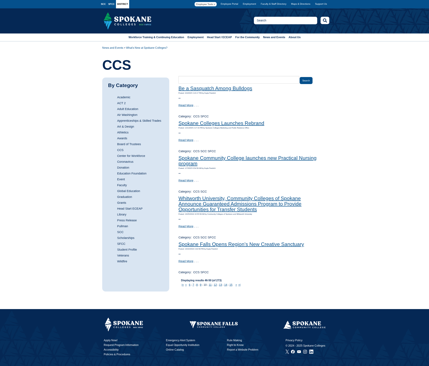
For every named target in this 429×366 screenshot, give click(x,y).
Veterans (123, 255)
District (122, 4)
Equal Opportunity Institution (182, 345)
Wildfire (122, 261)
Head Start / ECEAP (219, 37)
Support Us (321, 4)
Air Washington (127, 115)
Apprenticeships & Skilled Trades (139, 120)
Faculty (122, 185)
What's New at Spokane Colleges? (146, 47)
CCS (120, 150)
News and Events (274, 37)
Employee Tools (205, 4)
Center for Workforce (131, 156)
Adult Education (127, 109)
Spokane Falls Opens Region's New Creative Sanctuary (241, 244)
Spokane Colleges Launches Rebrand (221, 123)
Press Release (127, 220)
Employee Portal (229, 4)
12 (215, 284)
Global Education (128, 191)
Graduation (124, 197)
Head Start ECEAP (130, 208)
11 (210, 284)
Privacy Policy (294, 340)
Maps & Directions (300, 4)
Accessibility (111, 349)
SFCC (111, 4)
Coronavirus (125, 161)
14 (225, 284)
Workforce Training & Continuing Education (156, 37)
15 (230, 284)
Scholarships (125, 238)
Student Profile (127, 249)
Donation (123, 167)
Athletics (123, 132)
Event (121, 179)
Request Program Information (121, 345)
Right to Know (235, 345)
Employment (249, 4)
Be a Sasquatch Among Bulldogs (215, 88)
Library (121, 214)
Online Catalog (175, 349)
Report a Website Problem (242, 349)
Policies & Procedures (117, 354)
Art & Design (125, 126)
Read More (185, 105)
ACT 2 (121, 103)
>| (239, 284)
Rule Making (234, 340)
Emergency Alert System (180, 340)
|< (183, 284)
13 (220, 284)
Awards (122, 138)
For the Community (247, 37)
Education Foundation (131, 173)
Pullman (122, 226)
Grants (121, 202)
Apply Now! (110, 340)
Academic (123, 97)
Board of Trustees (129, 144)
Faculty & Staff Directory (273, 4)
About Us (295, 37)
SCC (103, 4)
